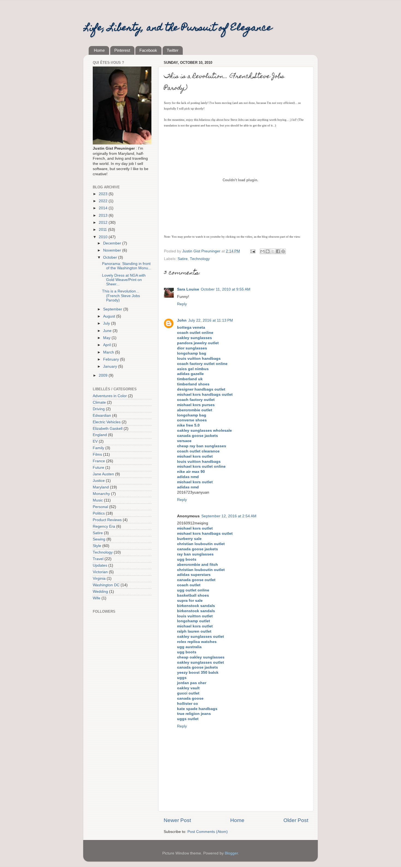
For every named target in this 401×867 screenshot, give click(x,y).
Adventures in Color (110, 396)
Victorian (100, 572)
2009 (104, 375)
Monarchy (101, 494)
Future (98, 468)
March (109, 352)
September (113, 309)
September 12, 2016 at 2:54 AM (228, 516)
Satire (183, 259)
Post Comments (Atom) (207, 832)
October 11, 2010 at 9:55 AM (225, 289)
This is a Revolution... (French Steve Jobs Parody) (121, 295)
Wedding (100, 592)
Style (97, 546)
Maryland (101, 487)
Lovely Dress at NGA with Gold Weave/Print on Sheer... (124, 279)
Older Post (295, 820)
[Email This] (262, 251)
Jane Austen (103, 474)
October (110, 257)
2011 (103, 230)
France (99, 461)
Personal (100, 507)
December (112, 243)
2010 (104, 237)
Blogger (231, 853)
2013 (104, 215)
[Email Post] (252, 251)
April (107, 345)
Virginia (99, 578)
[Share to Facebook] (278, 251)
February (111, 359)
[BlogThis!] (267, 251)
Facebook (148, 50)
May (107, 338)
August (109, 316)
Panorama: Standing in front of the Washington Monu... (126, 266)
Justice (99, 481)
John (182, 320)
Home (99, 50)
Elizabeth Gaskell (107, 429)
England (100, 435)
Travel (98, 559)
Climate (99, 402)
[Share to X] (273, 251)
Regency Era (104, 526)
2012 (104, 222)
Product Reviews (107, 520)
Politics (99, 513)
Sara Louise (188, 289)
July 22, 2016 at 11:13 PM (210, 320)
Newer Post (177, 820)
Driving (99, 409)
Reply (182, 304)
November (112, 250)
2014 (104, 208)
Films (97, 454)
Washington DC (106, 585)
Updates (100, 565)
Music (98, 500)
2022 (104, 201)
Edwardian (102, 415)
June (108, 331)
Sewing (99, 539)
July (107, 323)
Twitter (172, 50)
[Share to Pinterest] (283, 251)
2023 (104, 194)
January (110, 366)
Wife (96, 598)
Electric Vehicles (107, 422)
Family (98, 448)
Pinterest (122, 50)
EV (95, 441)
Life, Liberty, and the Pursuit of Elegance (177, 28)
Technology (200, 259)
